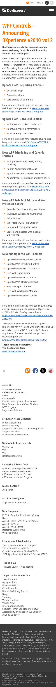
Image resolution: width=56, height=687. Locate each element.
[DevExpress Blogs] (27, 370)
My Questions (9, 582)
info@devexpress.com (11, 664)
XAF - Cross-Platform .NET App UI (19, 545)
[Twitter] (43, 370)
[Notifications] (52, 3)
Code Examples (10, 588)
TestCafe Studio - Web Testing (17, 566)
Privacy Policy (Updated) (36, 676)
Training (6, 597)
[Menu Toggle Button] (51, 10)
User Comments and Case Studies (20, 404)
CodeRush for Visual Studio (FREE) (19, 551)
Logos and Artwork (12, 410)
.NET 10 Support (10, 614)
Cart (31, 2)
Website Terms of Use (11, 676)
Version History (10, 599)
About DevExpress (11, 389)
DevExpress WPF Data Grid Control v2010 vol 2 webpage (25, 144)
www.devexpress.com (13, 351)
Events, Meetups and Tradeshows (19, 401)
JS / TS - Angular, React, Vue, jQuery (20, 515)
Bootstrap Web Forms (13, 529)
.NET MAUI (8, 489)
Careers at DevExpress (14, 392)
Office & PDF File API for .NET (17, 474)
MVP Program (9, 407)
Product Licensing (11, 422)
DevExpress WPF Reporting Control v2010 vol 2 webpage (25, 110)
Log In (40, 2)
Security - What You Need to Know (20, 608)
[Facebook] (35, 370)
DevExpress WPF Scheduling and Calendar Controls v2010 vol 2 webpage (26, 190)
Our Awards (8, 398)
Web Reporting (10, 532)
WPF (4, 449)
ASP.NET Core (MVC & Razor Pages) (20, 520)
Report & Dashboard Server (16, 471)
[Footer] (4, 371)
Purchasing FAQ (10, 425)
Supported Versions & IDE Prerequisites (23, 428)
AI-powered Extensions (14, 502)
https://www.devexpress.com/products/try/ (24, 339)
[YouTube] (51, 370)
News (5, 395)
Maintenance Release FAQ (16, 434)
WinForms (7, 447)
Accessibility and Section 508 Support (21, 611)
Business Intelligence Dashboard (19, 468)
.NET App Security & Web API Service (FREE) (24, 554)
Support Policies (10, 431)
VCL (4, 452)
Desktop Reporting (12, 455)
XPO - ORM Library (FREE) (15, 548)
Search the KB (9, 579)
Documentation (10, 585)
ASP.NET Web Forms (12, 526)
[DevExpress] (14, 11)
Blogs (5, 594)
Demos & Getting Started (15, 591)
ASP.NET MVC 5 (10, 523)
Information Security (13, 605)
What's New (8, 602)
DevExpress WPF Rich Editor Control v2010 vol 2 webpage (25, 245)
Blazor (5, 517)
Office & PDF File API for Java (17, 477)
